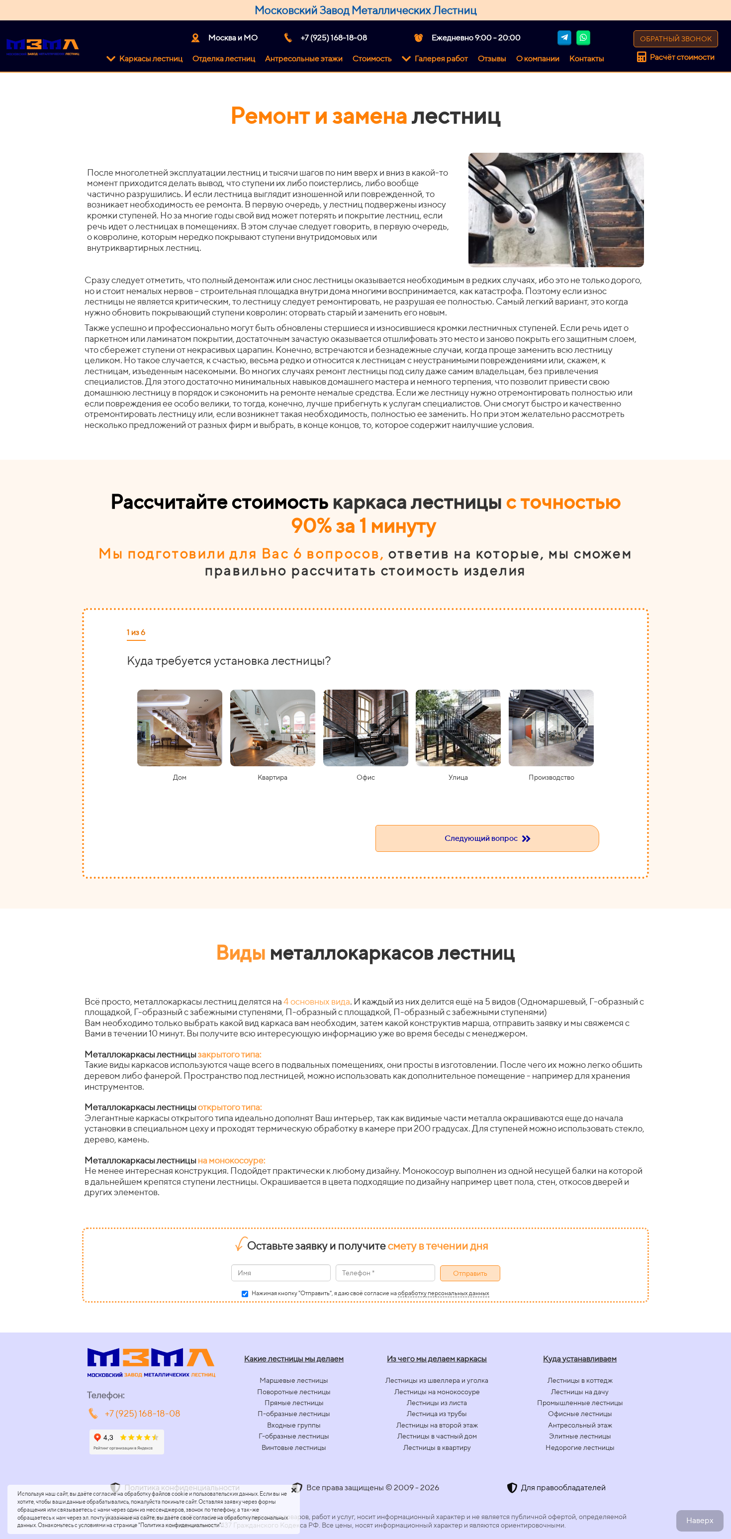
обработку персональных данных (443, 1293)
